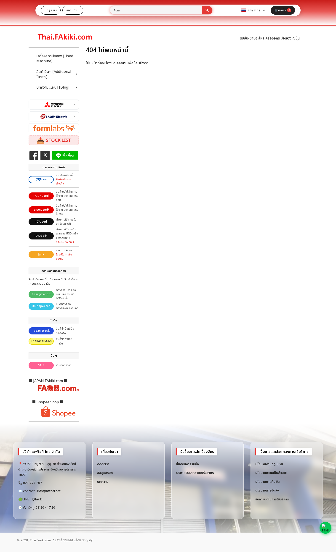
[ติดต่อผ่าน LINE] (325, 528)
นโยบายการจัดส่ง (267, 490)
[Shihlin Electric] (54, 116)
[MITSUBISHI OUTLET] (54, 105)
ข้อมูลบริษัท (105, 473)
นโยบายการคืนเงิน (267, 481)
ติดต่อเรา (103, 464)
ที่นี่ (125, 63)
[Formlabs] (54, 128)
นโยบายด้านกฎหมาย (269, 464)
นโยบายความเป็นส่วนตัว (271, 473)
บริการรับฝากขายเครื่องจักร (195, 473)
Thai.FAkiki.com (40, 540)
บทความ (102, 481)
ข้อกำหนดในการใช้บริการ (272, 499)
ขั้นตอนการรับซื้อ (187, 464)
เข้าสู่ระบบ (51, 10)
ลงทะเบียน (72, 10)
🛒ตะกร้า (282, 10)
